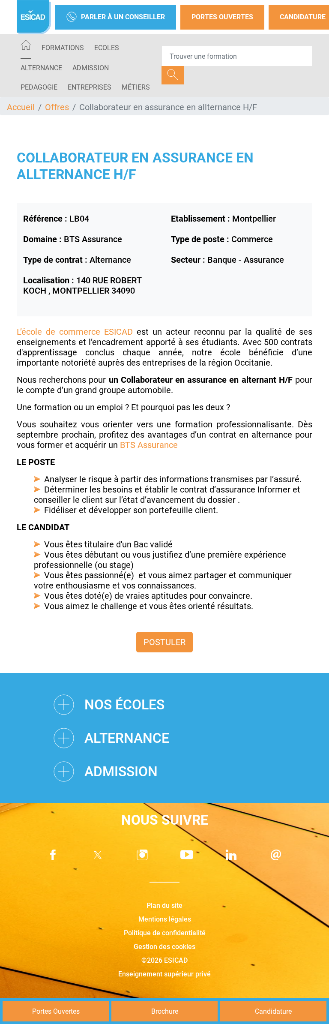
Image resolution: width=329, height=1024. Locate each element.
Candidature (273, 1011)
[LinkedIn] (231, 855)
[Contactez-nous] (276, 855)
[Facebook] (53, 855)
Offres (57, 107)
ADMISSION (90, 68)
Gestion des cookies (164, 947)
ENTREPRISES (89, 87)
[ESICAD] (34, 17)
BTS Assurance (149, 445)
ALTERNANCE (41, 68)
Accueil (21, 107)
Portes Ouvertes (222, 17)
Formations (63, 48)
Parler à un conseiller (123, 17)
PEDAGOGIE (39, 87)
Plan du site (164, 905)
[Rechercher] (173, 75)
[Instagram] (142, 855)
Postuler (164, 642)
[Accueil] (26, 46)
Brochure (164, 1011)
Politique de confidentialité (165, 933)
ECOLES (106, 48)
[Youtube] (186, 855)
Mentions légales (164, 919)
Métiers (136, 87)
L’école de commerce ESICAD (75, 332)
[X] (97, 855)
